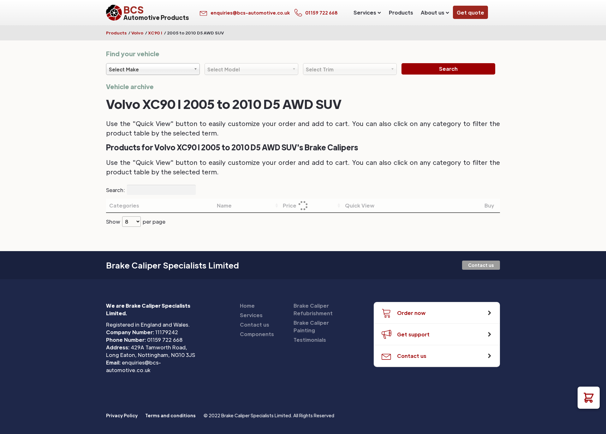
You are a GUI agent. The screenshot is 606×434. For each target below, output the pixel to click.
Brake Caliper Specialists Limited (172, 265)
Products (401, 12)
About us (432, 12)
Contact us (481, 265)
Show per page (135, 221)
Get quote (470, 12)
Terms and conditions (170, 415)
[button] (589, 398)
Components (257, 334)
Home (247, 305)
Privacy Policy (122, 415)
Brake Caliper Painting (311, 326)
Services (365, 12)
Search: (115, 189)
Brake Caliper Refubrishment (313, 309)
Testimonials (310, 339)
